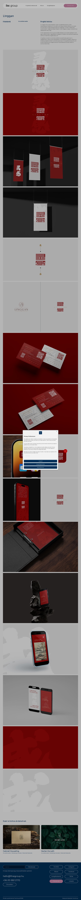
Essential (28, 455)
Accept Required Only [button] (40, 464)
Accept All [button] (40, 461)
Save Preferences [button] (40, 467)
